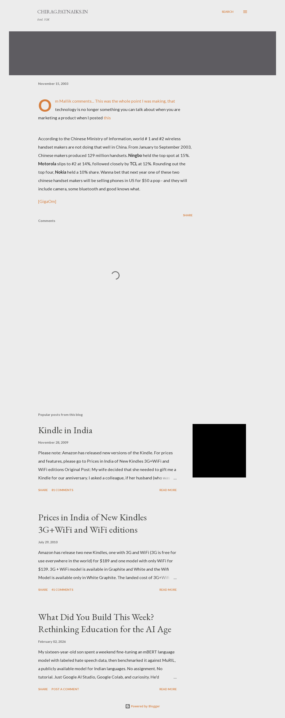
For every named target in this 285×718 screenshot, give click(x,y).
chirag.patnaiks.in (62, 11)
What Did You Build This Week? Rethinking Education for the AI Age (104, 623)
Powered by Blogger (145, 706)
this (107, 117)
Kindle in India (65, 430)
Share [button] (188, 215)
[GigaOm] (47, 201)
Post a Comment (65, 689)
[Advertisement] (108, 360)
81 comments (62, 490)
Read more (168, 490)
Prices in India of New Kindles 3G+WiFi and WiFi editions (92, 523)
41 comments (62, 589)
